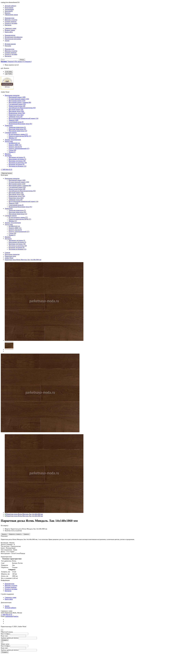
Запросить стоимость (15, 534)
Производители (10, 35)
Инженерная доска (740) (17, 113)
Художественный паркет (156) (19, 99)
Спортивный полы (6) (16, 122)
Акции (7, 40)
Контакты (8, 25)
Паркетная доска (10, 256)
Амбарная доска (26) (15, 116)
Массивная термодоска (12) (18, 131)
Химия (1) (12, 152)
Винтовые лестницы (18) (17, 161)
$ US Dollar (9, 71)
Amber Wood (9, 258)
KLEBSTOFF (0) (14, 143)
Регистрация (9, 7)
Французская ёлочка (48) (17, 106)
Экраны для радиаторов (13, 139)
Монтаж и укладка (11, 20)
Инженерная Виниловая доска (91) (20, 123)
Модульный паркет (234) (17, 100)
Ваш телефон (5, 634)
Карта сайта (9, 32)
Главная (7, 252)
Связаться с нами (10, 28)
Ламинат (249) (13, 120)
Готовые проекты (10, 21)
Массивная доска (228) (16, 111)
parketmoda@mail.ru (11, 616)
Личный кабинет (10, 607)
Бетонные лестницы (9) (16, 164)
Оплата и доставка (11, 23)
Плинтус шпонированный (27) (19, 148)
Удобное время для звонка (9, 638)
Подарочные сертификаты (13, 37)
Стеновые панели (11, 132)
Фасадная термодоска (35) (17, 129)
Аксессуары (9, 141)
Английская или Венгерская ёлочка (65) (22, 108)
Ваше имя (4, 636)
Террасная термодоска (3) (17, 127)
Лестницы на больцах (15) (17, 166)
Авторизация (9, 9)
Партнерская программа (13, 39)
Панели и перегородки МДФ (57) (20, 136)
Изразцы (8, 154)
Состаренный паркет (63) (17, 104)
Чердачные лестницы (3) (17, 157)
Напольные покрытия (12, 95)
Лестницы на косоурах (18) (18, 162)
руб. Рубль (9, 74)
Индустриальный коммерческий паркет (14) (23, 118)
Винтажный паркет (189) (17, 97)
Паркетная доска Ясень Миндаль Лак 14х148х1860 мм (23, 259)
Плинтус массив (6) (15, 146)
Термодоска (9, 125)
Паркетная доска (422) (16, 115)
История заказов (10, 44)
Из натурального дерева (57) (18, 134)
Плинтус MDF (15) (15, 145)
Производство (9, 18)
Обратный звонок (7, 173)
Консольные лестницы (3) (17, 159)
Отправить (5, 640)
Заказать (4, 534)
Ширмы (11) (13, 138)
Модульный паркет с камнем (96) (20, 102)
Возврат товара (10, 30)
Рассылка (8, 46)
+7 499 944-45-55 (6, 169)
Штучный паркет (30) (16, 109)
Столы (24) (12, 150)
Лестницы (8, 155)
